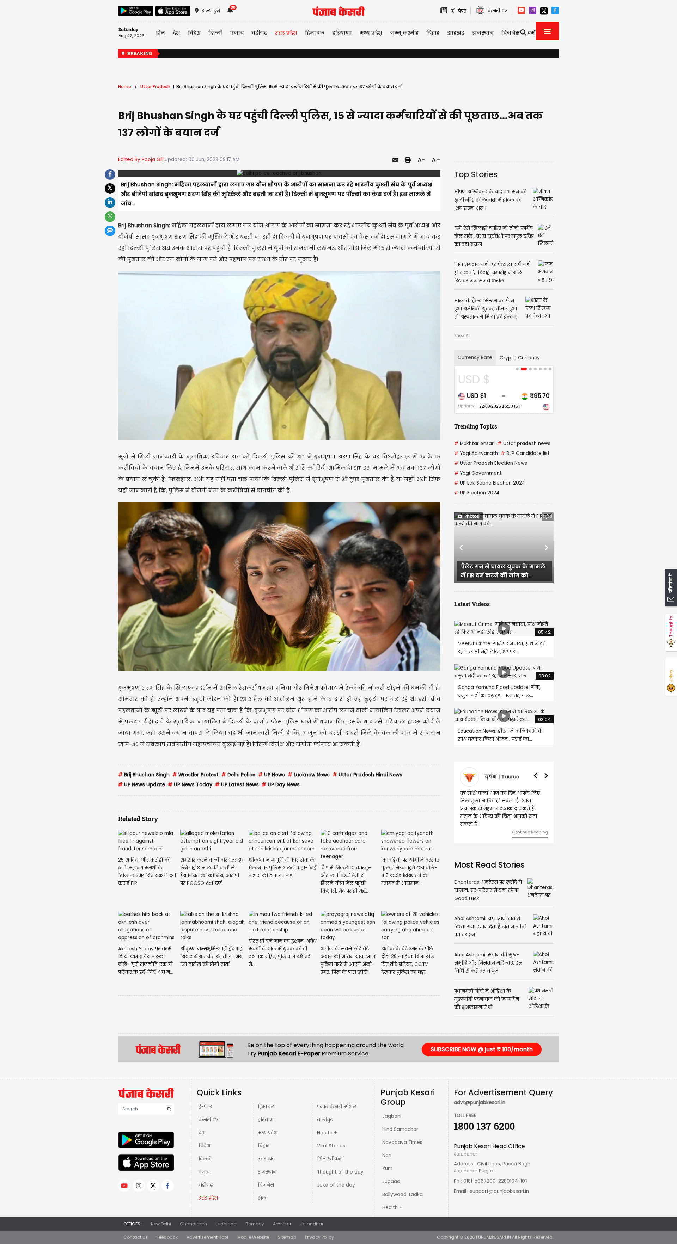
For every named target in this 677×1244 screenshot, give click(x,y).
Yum (387, 1160)
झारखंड (455, 32)
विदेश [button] (194, 32)
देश (202, 1125)
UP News (271, 774)
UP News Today (190, 784)
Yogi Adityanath (476, 453)
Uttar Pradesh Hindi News (367, 774)
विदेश (204, 1138)
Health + (327, 1125)
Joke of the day (336, 1177)
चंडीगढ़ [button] (259, 32)
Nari (386, 1147)
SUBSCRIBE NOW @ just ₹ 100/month (482, 1041)
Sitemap (287, 1229)
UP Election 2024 (477, 492)
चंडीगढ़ (206, 1177)
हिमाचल (266, 1099)
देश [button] (176, 32)
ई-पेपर (205, 1099)
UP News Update (141, 784)
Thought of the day (340, 1164)
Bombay (254, 1216)
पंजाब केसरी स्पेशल (337, 1099)
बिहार (432, 32)
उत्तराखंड (266, 1151)
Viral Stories (331, 1138)
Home (124, 87)
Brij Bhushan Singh (144, 774)
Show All (462, 335)
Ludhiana (226, 1216)
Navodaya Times (402, 1134)
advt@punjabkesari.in (479, 1094)
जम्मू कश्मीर (404, 32)
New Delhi (161, 1216)
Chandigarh (193, 1216)
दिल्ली (215, 32)
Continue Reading (530, 824)
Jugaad (391, 1173)
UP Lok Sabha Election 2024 (489, 483)
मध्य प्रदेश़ (371, 32)
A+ (436, 160)
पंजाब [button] (237, 32)
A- (421, 160)
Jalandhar (311, 1216)
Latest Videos (472, 604)
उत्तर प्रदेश (286, 32)
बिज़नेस (266, 1177)
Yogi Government (478, 473)
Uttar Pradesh (155, 87)
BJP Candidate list (525, 453)
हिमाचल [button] (314, 32)
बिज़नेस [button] (510, 32)
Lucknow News (309, 774)
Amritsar (282, 1216)
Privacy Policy (319, 1229)
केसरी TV (208, 1112)
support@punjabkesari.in (499, 1183)
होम (160, 32)
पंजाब (204, 1164)
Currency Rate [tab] (475, 357)
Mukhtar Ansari (474, 443)
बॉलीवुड (325, 1112)
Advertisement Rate (207, 1229)
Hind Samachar (400, 1121)
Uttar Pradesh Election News (490, 463)
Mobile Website (253, 1229)
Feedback (167, 1229)
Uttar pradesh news (524, 443)
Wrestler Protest (195, 774)
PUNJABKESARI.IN (493, 1229)
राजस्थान (267, 1164)
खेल (262, 1190)
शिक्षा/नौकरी (330, 1151)
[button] (461, 547)
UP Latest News (237, 784)
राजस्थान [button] (483, 32)
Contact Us (135, 1229)
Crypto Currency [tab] (520, 358)
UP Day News (281, 784)
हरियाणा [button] (342, 32)
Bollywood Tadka (402, 1186)
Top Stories (476, 174)
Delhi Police (238, 774)
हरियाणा (266, 1112)
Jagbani (391, 1108)
